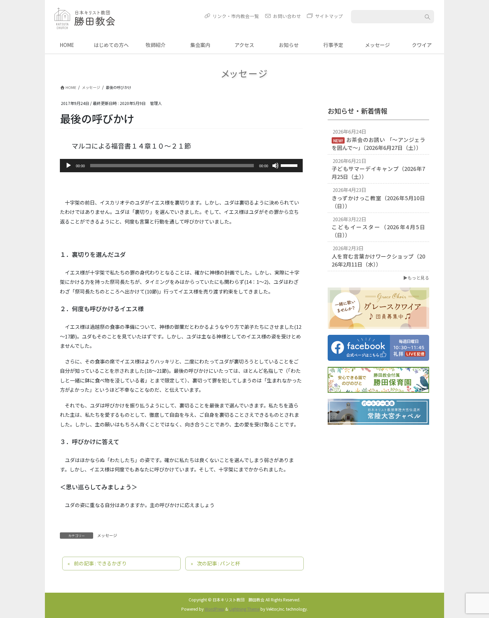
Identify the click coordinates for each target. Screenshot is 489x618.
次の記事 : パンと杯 (218, 563)
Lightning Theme (244, 609)
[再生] (68, 165)
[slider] (290, 165)
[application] (181, 165)
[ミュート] (275, 165)
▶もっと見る (416, 278)
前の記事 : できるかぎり (100, 563)
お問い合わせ (287, 16)
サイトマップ (329, 16)
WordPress (214, 609)
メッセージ (107, 535)
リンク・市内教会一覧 (236, 16)
